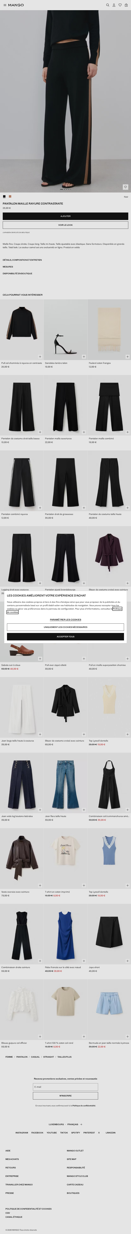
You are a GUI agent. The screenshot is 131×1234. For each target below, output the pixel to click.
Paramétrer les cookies (65, 619)
